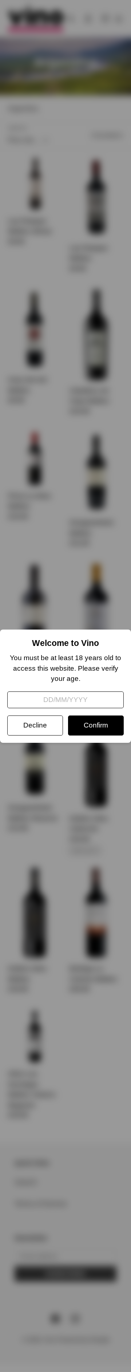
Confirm (96, 725)
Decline (35, 725)
